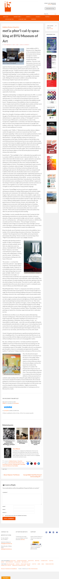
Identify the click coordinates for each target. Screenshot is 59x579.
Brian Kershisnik (12, 462)
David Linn (10, 464)
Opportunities (9, 19)
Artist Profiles (9, 561)
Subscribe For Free (50, 8)
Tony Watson (7, 44)
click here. (23, 539)
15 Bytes (51, 560)
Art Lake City (25, 561)
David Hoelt (5, 464)
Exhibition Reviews (7, 27)
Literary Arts (44, 560)
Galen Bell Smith (16, 464)
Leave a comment (24, 44)
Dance (2, 561)
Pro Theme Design (33, 568)
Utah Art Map (22, 19)
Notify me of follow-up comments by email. (16, 515)
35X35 (28, 565)
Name (4, 506)
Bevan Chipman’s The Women (12, 475)
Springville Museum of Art (19, 565)
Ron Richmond (9, 465)
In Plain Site (17, 561)
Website (4, 512)
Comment (5, 492)
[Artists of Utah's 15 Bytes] (21, 7)
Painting (37, 560)
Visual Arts (16, 27)
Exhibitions (17, 16)
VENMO (4, 403)
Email (4, 509)
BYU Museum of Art (20, 462)
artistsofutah (16, 403)
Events (28, 16)
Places (38, 16)
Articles (5, 16)
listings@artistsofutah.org (6, 543)
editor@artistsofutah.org (6, 549)
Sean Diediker (15, 465)
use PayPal (6, 410)
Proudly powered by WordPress (9, 568)
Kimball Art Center (6, 565)
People (47, 16)
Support (33, 19)
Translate (51, 28)
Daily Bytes (31, 560)
